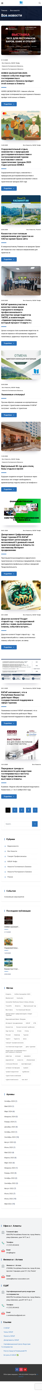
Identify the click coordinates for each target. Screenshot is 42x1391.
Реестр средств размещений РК (15, 1351)
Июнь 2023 (8, 1147)
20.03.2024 (4, 229)
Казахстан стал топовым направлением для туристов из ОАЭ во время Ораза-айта (17, 236)
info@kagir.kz (10, 1253)
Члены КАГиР (8, 1332)
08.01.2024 (4, 530)
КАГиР (28, 1023)
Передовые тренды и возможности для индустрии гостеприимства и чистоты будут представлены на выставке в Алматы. (16, 773)
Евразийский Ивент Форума (16, 1019)
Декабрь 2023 (9, 1127)
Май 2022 (8, 1204)
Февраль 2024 (9, 1117)
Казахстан (9, 1027)
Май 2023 (8, 1152)
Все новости (6, 63)
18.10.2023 (4, 764)
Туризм (25, 1035)
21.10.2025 (4, 60)
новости (20, 1060)
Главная (4, 10)
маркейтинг (10, 1060)
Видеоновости (12, 846)
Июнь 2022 (8, 1199)
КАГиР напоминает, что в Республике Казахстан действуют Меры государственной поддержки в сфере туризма (17, 697)
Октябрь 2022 (9, 1178)
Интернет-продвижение (14, 1023)
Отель (27, 1031)
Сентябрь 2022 (10, 1183)
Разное (38, 229)
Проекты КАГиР (9, 1336)
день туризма (30, 1046)
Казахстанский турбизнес (25, 1027)
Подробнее (8, 104)
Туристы (17, 1039)
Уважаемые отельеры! (13, 394)
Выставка (9, 1010)
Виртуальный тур (30, 1006)
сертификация (26, 1064)
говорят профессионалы (15, 1043)
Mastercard (9, 998)
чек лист (25, 1079)
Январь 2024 (9, 1122)
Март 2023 (8, 1163)
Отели (19, 1031)
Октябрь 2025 (9, 1101)
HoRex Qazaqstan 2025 (22, 994)
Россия (8, 1035)
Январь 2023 (9, 1173)
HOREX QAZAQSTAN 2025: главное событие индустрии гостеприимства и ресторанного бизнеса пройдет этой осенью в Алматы (17, 78)
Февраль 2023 (9, 1168)
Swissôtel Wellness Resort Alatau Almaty (20, 1002)
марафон (27, 1056)
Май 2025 (8, 1106)
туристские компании (13, 1075)
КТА (34, 1023)
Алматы (18, 1006)
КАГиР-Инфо (15, 63)
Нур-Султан (10, 1031)
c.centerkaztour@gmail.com (15, 1315)
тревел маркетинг (12, 1071)
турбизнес (25, 1071)
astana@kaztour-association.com (17, 1279)
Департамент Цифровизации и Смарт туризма (19, 1014)
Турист (8, 1039)
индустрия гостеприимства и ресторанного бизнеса (16, 1051)
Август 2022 (9, 1188)
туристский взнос (12, 1079)
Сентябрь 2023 (10, 1137)
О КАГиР (7, 1328)
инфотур (9, 1056)
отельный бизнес (12, 1064)
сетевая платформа (13, 1068)
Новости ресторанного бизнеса (12, 69)
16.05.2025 (4, 145)
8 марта (8, 994)
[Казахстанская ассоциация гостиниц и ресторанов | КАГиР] (21, 3)
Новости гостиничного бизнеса (12, 66)
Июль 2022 (8, 1194)
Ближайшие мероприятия (14, 897)
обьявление (31, 1060)
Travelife (9, 1006)
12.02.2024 (4, 456)
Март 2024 (8, 1111)
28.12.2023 (4, 615)
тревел (25, 1068)
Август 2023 (9, 1142)
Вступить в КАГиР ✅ (11, 1355)
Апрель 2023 (9, 1158)
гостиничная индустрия (14, 1046)
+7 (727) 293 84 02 (12, 1245)
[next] (35, 810)
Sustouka (20, 998)
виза (25, 1039)
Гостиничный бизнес (23, 1010)
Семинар (17, 1035)
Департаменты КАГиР (11, 1340)
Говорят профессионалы (17, 856)
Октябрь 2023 (9, 1132)
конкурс (18, 1056)
